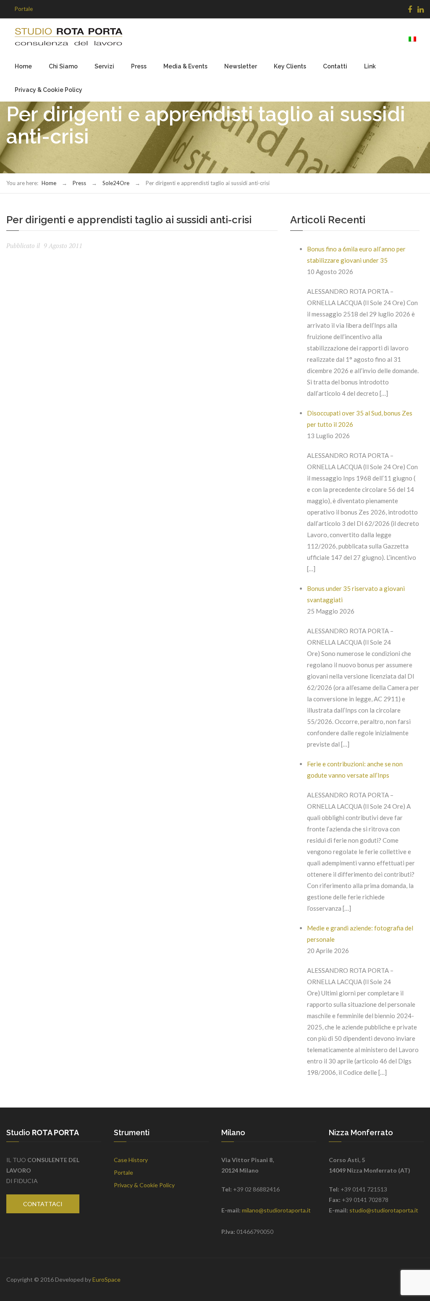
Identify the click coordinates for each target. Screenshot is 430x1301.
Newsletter (240, 66)
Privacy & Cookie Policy (48, 89)
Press (139, 66)
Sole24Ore (115, 183)
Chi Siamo (63, 66)
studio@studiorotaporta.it (383, 1210)
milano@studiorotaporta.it (276, 1210)
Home (23, 66)
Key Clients (290, 66)
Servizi (104, 66)
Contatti (335, 66)
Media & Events (185, 66)
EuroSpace (106, 1279)
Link (370, 66)
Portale (24, 8)
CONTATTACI (43, 1203)
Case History (131, 1159)
